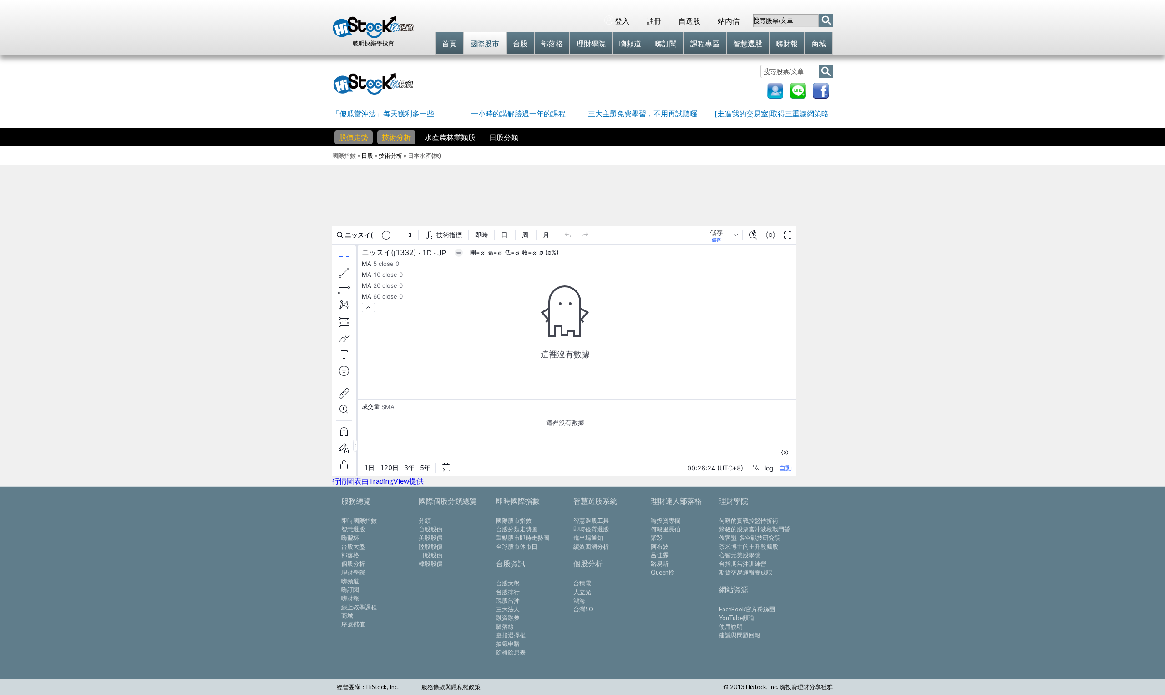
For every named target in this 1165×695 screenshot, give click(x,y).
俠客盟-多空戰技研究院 (749, 537)
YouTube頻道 (737, 617)
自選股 (689, 20)
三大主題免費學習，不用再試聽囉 (642, 113)
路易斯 (660, 563)
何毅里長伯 (665, 529)
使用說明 (731, 626)
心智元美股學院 (739, 555)
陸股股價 (430, 546)
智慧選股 (353, 529)
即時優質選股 (591, 529)
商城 (347, 615)
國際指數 (344, 155)
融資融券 (508, 617)
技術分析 (396, 137)
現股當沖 (508, 600)
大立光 (582, 591)
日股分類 (503, 137)
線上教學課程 (359, 606)
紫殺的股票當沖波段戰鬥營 (754, 529)
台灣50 (583, 609)
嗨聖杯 (350, 537)
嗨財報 (350, 598)
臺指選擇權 (511, 635)
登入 (622, 20)
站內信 (729, 20)
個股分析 (353, 563)
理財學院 (353, 572)
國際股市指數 (514, 520)
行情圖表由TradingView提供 (378, 480)
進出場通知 (588, 537)
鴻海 (579, 600)
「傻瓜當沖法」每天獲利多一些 (383, 113)
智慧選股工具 (591, 520)
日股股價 (430, 555)
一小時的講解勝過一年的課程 (518, 113)
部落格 (350, 555)
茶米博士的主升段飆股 (748, 546)
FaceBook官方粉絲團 (747, 609)
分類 (425, 520)
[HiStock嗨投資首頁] (373, 36)
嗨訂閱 (350, 589)
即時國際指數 (359, 520)
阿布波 (660, 546)
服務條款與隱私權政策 (451, 686)
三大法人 (508, 609)
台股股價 (430, 529)
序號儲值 (353, 624)
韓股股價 (430, 563)
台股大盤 (353, 546)
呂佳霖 (660, 555)
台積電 (582, 583)
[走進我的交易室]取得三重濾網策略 (772, 113)
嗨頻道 (350, 581)
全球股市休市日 (516, 546)
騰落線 (505, 626)
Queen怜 (662, 572)
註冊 (654, 20)
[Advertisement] (589, 82)
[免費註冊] (775, 95)
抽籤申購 (508, 643)
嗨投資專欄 (665, 520)
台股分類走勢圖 (516, 529)
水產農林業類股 (450, 137)
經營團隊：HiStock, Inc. (368, 686)
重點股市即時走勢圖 (522, 537)
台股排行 (508, 591)
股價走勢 (353, 137)
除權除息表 (511, 652)
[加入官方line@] (798, 95)
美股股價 (430, 537)
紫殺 (657, 537)
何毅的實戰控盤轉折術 (748, 520)
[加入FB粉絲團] (821, 95)
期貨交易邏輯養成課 (745, 572)
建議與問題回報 (739, 635)
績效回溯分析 (591, 546)
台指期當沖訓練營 (742, 563)
